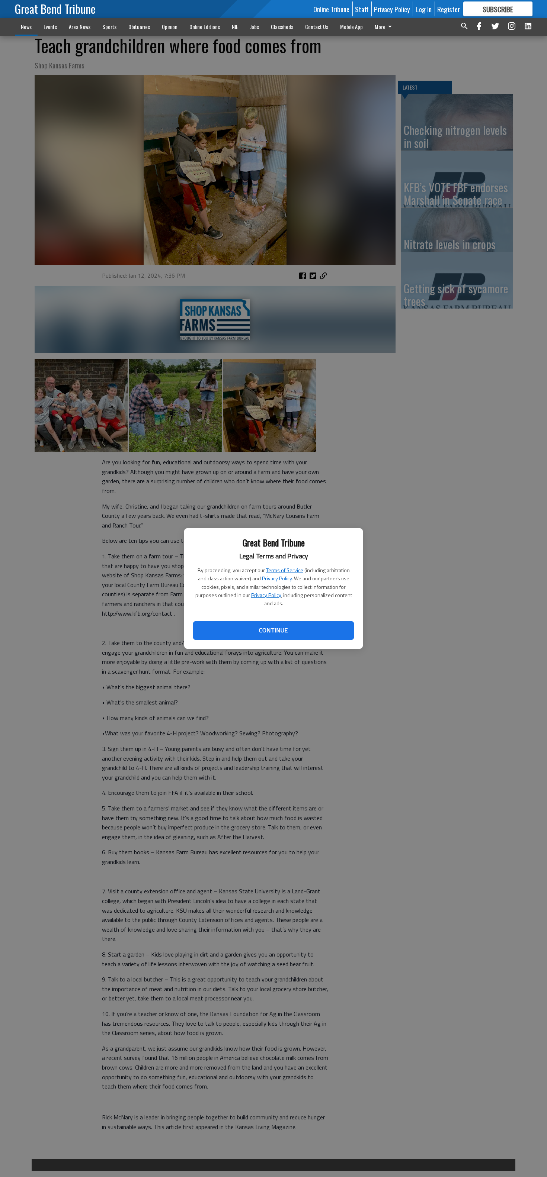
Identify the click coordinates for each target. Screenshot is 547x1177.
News (26, 26)
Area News (79, 26)
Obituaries (139, 26)
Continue (273, 630)
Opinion (169, 26)
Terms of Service (284, 570)
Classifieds (282, 26)
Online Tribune (331, 9)
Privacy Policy (277, 578)
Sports (109, 26)
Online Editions (204, 26)
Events (50, 26)
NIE (235, 26)
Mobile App (351, 26)
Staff (361, 9)
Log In (424, 9)
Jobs (254, 26)
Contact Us (316, 26)
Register (448, 9)
